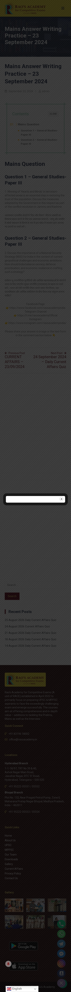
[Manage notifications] (8, 964)
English (16, 988)
